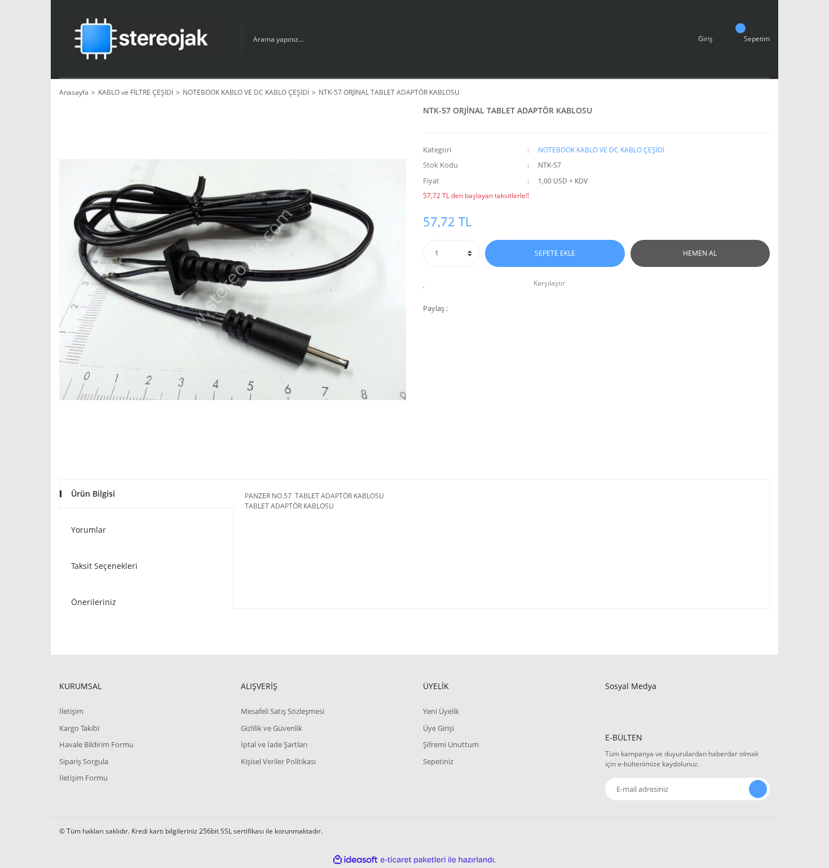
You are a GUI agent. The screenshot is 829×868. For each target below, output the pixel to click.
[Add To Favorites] (427, 283)
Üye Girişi (438, 728)
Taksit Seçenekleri (104, 565)
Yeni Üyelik (441, 711)
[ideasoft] (355, 859)
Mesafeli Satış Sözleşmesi (282, 711)
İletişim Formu (83, 778)
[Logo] (141, 39)
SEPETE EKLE (555, 253)
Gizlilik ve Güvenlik (271, 728)
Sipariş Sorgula (83, 761)
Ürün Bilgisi (93, 493)
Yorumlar (88, 529)
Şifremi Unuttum (451, 744)
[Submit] (758, 789)
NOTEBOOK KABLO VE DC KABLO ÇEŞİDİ (601, 150)
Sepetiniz (438, 761)
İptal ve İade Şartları (274, 744)
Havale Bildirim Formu (96, 744)
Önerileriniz (93, 602)
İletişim (71, 711)
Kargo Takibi (79, 728)
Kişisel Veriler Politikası (278, 761)
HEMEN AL (700, 253)
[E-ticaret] (413, 860)
